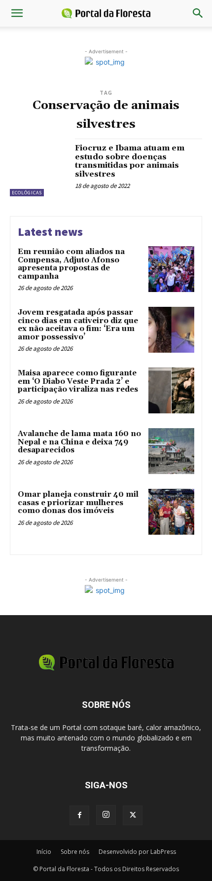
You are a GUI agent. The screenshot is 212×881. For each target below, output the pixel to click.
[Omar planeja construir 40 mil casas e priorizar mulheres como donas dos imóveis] (171, 512)
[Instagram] (106, 815)
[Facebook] (79, 815)
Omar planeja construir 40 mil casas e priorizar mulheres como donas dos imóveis (78, 502)
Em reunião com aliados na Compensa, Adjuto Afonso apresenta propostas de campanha (71, 264)
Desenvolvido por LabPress (137, 851)
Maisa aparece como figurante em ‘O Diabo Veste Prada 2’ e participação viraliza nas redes (78, 381)
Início (43, 851)
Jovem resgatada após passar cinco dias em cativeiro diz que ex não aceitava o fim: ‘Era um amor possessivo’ (78, 325)
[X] (132, 815)
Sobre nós (75, 851)
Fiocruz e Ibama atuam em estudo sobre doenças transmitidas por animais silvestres (129, 161)
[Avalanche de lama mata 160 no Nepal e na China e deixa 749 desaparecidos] (171, 451)
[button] (17, 13)
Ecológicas (27, 192)
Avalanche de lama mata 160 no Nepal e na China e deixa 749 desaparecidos (79, 442)
